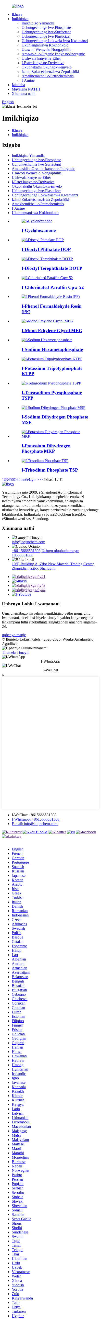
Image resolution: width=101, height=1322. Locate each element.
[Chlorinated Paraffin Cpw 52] (47, 278)
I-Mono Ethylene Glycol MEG (52, 330)
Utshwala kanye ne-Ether (41, 58)
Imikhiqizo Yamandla (38, 23)
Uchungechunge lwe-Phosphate (46, 27)
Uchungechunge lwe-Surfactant (46, 32)
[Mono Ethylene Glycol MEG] (47, 321)
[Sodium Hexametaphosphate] (47, 340)
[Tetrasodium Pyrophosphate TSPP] (51, 383)
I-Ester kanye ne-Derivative (43, 63)
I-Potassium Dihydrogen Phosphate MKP (46, 448)
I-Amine (28, 80)
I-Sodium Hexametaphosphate (52, 349)
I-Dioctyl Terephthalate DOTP (52, 268)
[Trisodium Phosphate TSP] (45, 461)
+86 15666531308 (26, 551)
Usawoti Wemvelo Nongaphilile (46, 49)
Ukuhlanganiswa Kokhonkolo (45, 45)
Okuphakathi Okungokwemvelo (47, 67)
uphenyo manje (14, 635)
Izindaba (18, 85)
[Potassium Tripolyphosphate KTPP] (52, 359)
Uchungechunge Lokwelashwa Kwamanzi (55, 41)
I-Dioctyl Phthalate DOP (46, 249)
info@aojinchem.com (28, 542)
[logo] (8, 484)
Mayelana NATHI (26, 89)
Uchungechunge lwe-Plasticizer (46, 36)
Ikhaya (17, 14)
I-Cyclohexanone (39, 230)
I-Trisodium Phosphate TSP (50, 470)
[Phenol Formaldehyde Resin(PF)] (51, 296)
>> (41, 479)
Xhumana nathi (24, 93)
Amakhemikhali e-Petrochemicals (48, 76)
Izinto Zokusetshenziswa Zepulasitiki (50, 71)
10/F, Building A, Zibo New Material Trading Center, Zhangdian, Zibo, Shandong (53, 566)
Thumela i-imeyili (15, 652)
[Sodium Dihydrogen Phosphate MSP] (53, 408)
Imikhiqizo (20, 19)
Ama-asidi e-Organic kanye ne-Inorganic (53, 54)
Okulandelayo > (26, 479)
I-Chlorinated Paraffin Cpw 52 (53, 287)
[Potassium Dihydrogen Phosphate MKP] (55, 436)
